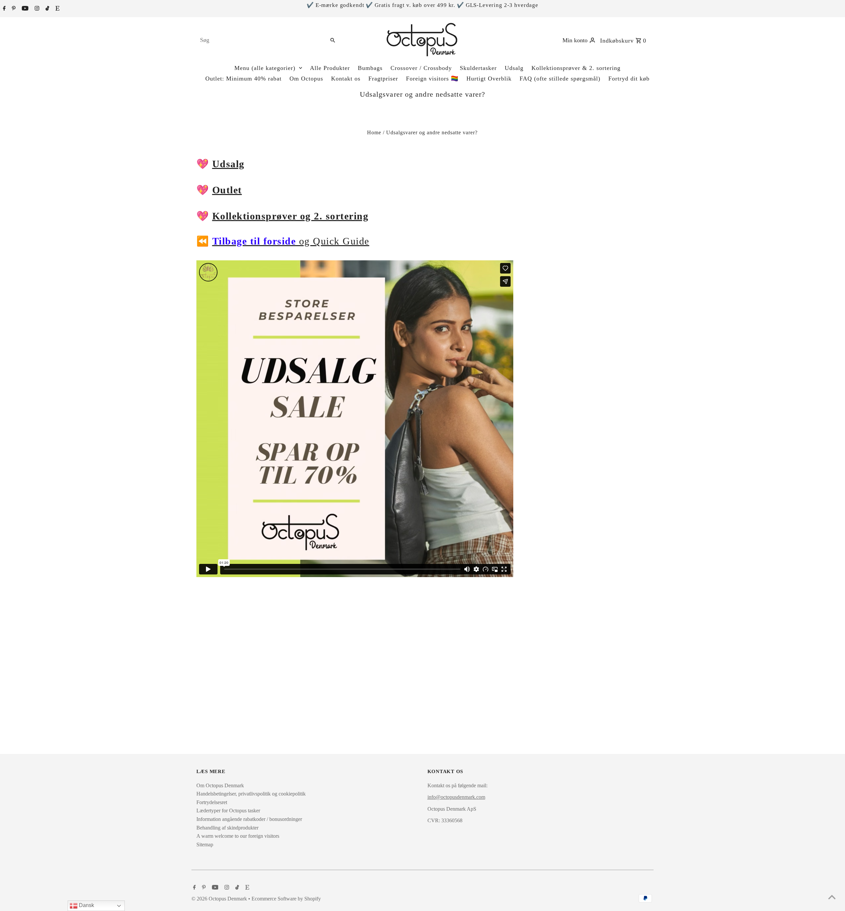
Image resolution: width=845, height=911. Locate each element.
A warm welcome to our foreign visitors (237, 836)
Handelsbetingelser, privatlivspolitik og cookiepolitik (251, 794)
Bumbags (370, 68)
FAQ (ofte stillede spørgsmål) (560, 78)
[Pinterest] (13, 9)
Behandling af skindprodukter (227, 827)
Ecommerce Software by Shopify (286, 898)
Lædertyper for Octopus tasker (228, 810)
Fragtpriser (383, 78)
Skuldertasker (478, 68)
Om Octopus (306, 78)
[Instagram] (36, 9)
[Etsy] (56, 9)
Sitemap (204, 844)
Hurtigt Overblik (489, 78)
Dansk (86, 905)
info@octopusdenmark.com (456, 797)
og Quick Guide (290, 241)
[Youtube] (24, 9)
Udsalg (514, 68)
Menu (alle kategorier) (264, 68)
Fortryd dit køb (629, 78)
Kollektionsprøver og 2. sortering (290, 216)
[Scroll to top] (831, 897)
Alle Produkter (330, 68)
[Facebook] (3, 9)
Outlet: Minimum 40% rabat (243, 78)
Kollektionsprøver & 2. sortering (576, 68)
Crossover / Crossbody (421, 68)
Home (374, 132)
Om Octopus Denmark (220, 785)
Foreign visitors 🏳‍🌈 (432, 78)
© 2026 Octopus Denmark (219, 898)
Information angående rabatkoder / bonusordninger (249, 819)
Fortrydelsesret (211, 802)
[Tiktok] (46, 9)
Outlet (227, 189)
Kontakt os (345, 78)
